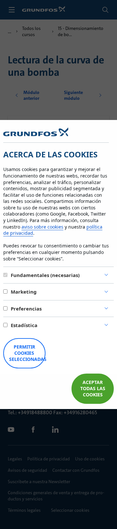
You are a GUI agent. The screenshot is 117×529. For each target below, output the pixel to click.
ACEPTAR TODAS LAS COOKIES (92, 388)
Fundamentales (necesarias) (45, 275)
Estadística (24, 325)
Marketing (24, 291)
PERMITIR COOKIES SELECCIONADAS (27, 353)
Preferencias (26, 308)
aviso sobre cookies (42, 227)
